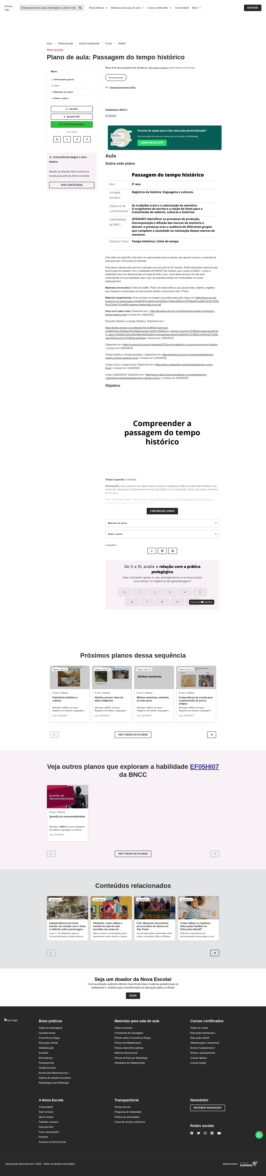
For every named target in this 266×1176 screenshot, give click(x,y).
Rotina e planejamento (202, 1053)
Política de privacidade (127, 1117)
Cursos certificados (158, 7)
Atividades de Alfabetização (130, 1063)
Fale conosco (46, 1112)
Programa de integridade (128, 1112)
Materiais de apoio (63, 92)
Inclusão (43, 1053)
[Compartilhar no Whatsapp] (67, 139)
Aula (56, 85)
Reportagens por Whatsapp (54, 1082)
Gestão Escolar (47, 1067)
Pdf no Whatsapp (73, 124)
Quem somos (46, 1117)
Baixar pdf (73, 117)
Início (49, 43)
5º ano (109, 43)
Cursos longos (198, 1063)
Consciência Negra (49, 1038)
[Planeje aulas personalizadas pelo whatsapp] (259, 1135)
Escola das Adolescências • (54, 1073)
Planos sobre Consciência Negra (133, 1038)
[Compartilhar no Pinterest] (87, 139)
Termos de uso (123, 1107)
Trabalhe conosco (48, 1122)
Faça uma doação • (49, 1132)
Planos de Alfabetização (128, 1043)
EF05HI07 (111, 115)
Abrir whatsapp (152, 142)
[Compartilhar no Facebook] (77, 139)
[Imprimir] (57, 139)
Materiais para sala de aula (126, 7)
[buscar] (80, 8)
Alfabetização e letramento (204, 1043)
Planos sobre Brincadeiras (129, 1048)
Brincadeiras (46, 1058)
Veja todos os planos (158, 67)
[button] (211, 735)
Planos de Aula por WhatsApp (132, 1058)
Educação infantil (48, 1043)
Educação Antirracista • (203, 1033)
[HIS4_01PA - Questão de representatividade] (67, 796)
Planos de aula (65, 43)
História (122, 43)
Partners (43, 1137)
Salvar (73, 109)
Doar (133, 995)
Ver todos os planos (133, 734)
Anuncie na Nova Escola (52, 1142)
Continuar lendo (162, 511)
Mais (195, 7)
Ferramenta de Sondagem (129, 1033)
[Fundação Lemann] (249, 1164)
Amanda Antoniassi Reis (123, 87)
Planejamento (46, 1063)
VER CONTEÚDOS (72, 185)
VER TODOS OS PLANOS (133, 853)
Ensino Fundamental (89, 43)
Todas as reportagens (50, 1028)
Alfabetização (46, 1048)
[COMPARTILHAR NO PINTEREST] (172, 551)
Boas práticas (97, 7)
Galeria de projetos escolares (55, 1078)
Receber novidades (208, 1107)
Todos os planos (123, 1028)
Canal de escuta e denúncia (130, 1122)
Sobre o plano (61, 98)
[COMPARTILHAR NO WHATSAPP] (151, 551)
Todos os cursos (199, 1028)
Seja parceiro (46, 1127)
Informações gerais (64, 79)
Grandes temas (47, 1033)
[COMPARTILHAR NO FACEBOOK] (162, 551)
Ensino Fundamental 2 (202, 1048)
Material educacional (126, 1053)
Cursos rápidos (198, 1058)
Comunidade (182, 7)
